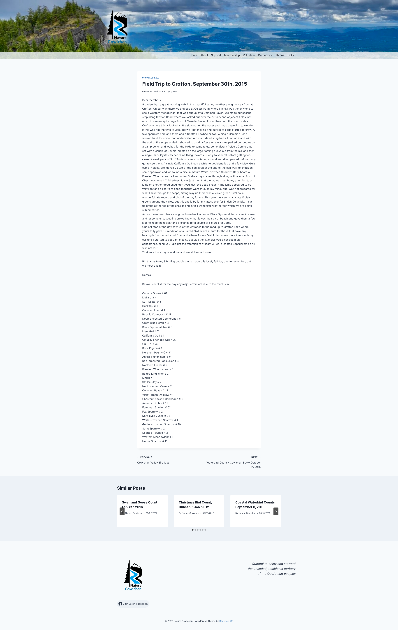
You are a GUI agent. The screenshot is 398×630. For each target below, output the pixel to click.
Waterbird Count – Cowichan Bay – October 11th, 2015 (233, 462)
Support (216, 55)
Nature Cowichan (154, 91)
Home (193, 55)
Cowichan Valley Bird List (153, 460)
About (204, 55)
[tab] (193, 530)
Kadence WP (226, 621)
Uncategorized (151, 78)
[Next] (275, 511)
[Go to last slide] (122, 511)
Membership (232, 55)
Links (290, 55)
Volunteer (249, 55)
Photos (279, 55)
